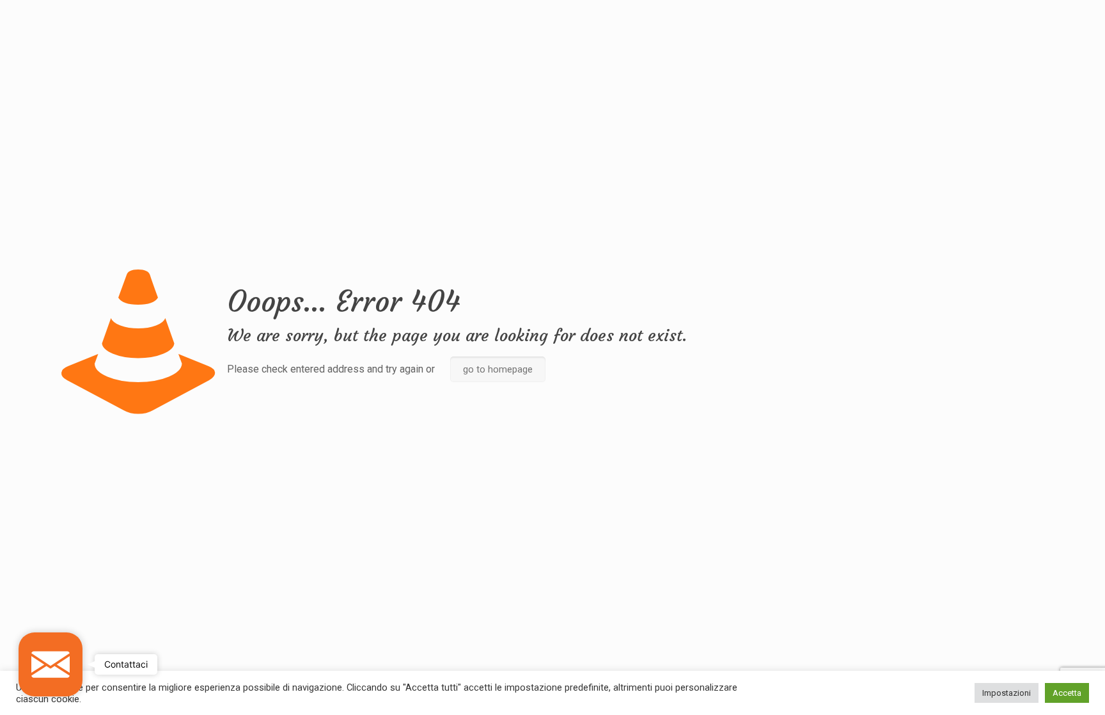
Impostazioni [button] (1006, 693)
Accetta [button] (1067, 693)
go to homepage (498, 369)
